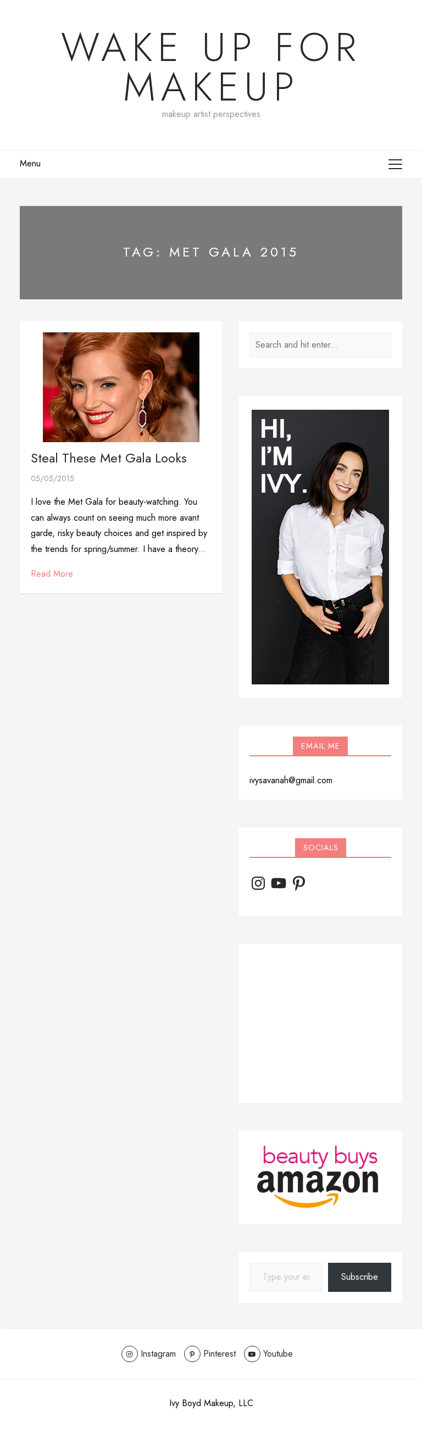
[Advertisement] (320, 1023)
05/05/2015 (52, 478)
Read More (52, 573)
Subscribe (359, 1276)
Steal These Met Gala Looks (109, 457)
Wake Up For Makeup (211, 67)
